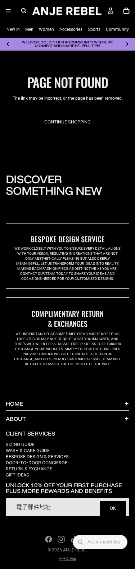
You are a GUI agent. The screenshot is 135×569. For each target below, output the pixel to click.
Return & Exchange (29, 468)
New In (13, 29)
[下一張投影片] (127, 44)
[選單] (8, 11)
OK (113, 508)
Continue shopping (67, 121)
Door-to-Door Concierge (36, 462)
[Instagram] (61, 539)
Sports (94, 29)
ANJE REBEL (75, 549)
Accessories (70, 29)
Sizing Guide (20, 444)
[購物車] (126, 11)
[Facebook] (48, 539)
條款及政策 (68, 559)
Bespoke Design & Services (37, 456)
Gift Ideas (17, 475)
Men (29, 29)
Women (46, 29)
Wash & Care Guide (28, 450)
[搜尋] (24, 11)
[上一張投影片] (8, 44)
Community (117, 29)
